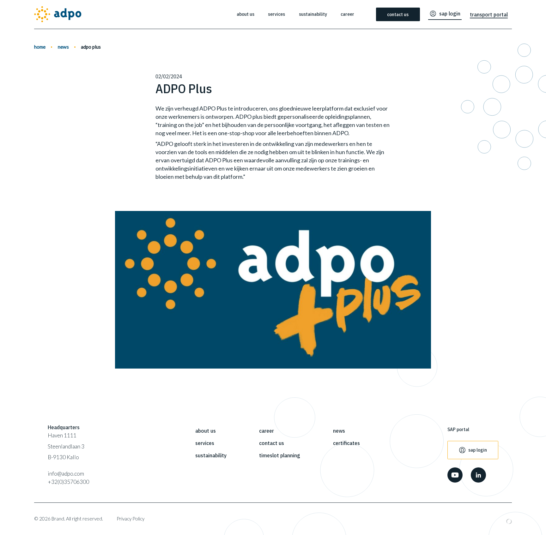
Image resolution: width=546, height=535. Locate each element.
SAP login (477, 450)
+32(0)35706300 (68, 481)
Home (40, 47)
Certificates (346, 443)
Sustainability (313, 14)
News (63, 47)
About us (245, 14)
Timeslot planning (279, 455)
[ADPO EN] (58, 14)
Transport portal (489, 14)
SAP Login (449, 13)
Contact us (398, 14)
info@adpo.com (66, 473)
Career (347, 14)
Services (276, 14)
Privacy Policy (130, 518)
